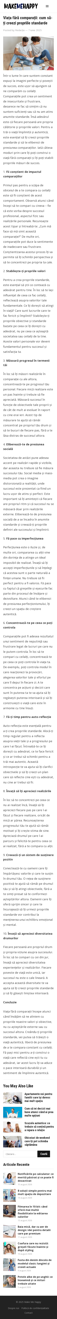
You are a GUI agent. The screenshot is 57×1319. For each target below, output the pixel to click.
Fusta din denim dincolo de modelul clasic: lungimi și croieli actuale (35, 1263)
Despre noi (13, 1308)
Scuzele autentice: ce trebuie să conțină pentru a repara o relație (39, 1126)
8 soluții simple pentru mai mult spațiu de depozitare (35, 1192)
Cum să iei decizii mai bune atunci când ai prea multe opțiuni (39, 1112)
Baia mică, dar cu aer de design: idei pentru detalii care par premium (34, 1230)
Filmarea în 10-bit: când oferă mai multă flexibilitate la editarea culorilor (33, 1212)
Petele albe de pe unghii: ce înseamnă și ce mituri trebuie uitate (35, 1280)
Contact (29, 1312)
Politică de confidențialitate (35, 1308)
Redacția (20, 30)
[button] (48, 6)
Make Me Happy (32, 1301)
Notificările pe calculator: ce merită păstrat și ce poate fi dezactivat (36, 1177)
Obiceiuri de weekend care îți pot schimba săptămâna (37, 1141)
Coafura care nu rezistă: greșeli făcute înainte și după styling (33, 1247)
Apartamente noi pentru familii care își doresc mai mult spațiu (38, 1097)
